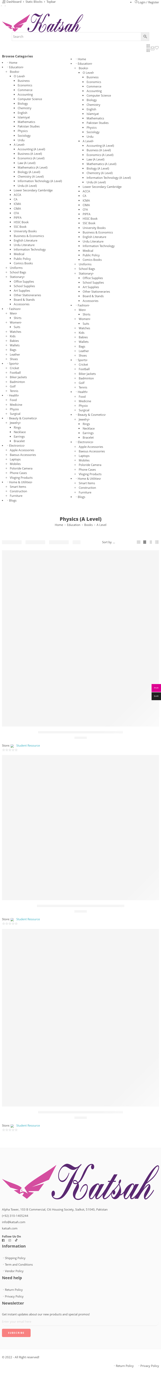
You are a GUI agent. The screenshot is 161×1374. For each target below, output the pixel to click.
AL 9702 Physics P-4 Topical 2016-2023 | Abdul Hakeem (80, 1112)
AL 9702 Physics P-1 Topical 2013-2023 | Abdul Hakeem (80, 732)
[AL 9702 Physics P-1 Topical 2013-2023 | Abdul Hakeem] (80, 638)
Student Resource (28, 745)
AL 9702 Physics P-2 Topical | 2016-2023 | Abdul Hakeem (80, 906)
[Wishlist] (153, 555)
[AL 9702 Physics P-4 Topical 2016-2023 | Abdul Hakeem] (80, 1018)
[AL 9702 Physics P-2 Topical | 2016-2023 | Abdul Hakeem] (80, 827)
